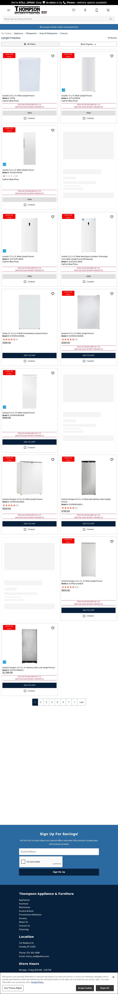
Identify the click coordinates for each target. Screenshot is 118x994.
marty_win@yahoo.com (37, 956)
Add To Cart (29, 355)
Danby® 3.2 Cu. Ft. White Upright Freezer (77, 333)
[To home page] (30, 10)
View (29, 113)
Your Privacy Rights (13, 988)
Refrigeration (31, 33)
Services (23, 918)
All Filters (31, 44)
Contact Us (24, 925)
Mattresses (24, 907)
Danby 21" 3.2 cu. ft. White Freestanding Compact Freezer (25, 333)
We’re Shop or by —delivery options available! (59, 2)
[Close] (113, 977)
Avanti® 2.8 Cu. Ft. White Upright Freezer (18, 96)
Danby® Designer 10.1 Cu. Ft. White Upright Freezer (81, 581)
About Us (23, 921)
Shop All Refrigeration (48, 33)
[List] (73, 10)
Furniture (23, 903)
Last (81, 702)
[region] (59, 983)
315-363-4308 (33, 952)
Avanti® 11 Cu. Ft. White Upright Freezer (18, 170)
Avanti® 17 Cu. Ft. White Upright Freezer (18, 257)
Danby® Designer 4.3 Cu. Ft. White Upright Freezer (22, 499)
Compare (31, 118)
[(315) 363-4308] (96, 10)
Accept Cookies (85, 988)
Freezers (64, 33)
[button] (8, 10)
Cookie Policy (37, 982)
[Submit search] (111, 19)
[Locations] (85, 10)
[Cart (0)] (108, 10)
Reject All (104, 988)
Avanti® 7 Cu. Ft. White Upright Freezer (76, 96)
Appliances (18, 33)
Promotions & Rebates (30, 914)
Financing (24, 929)
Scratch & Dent (26, 910)
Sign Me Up (59, 872)
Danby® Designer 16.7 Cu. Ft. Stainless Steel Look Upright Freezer (28, 668)
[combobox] (88, 44)
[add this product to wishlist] (52, 56)
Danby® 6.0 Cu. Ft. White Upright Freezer (18, 413)
